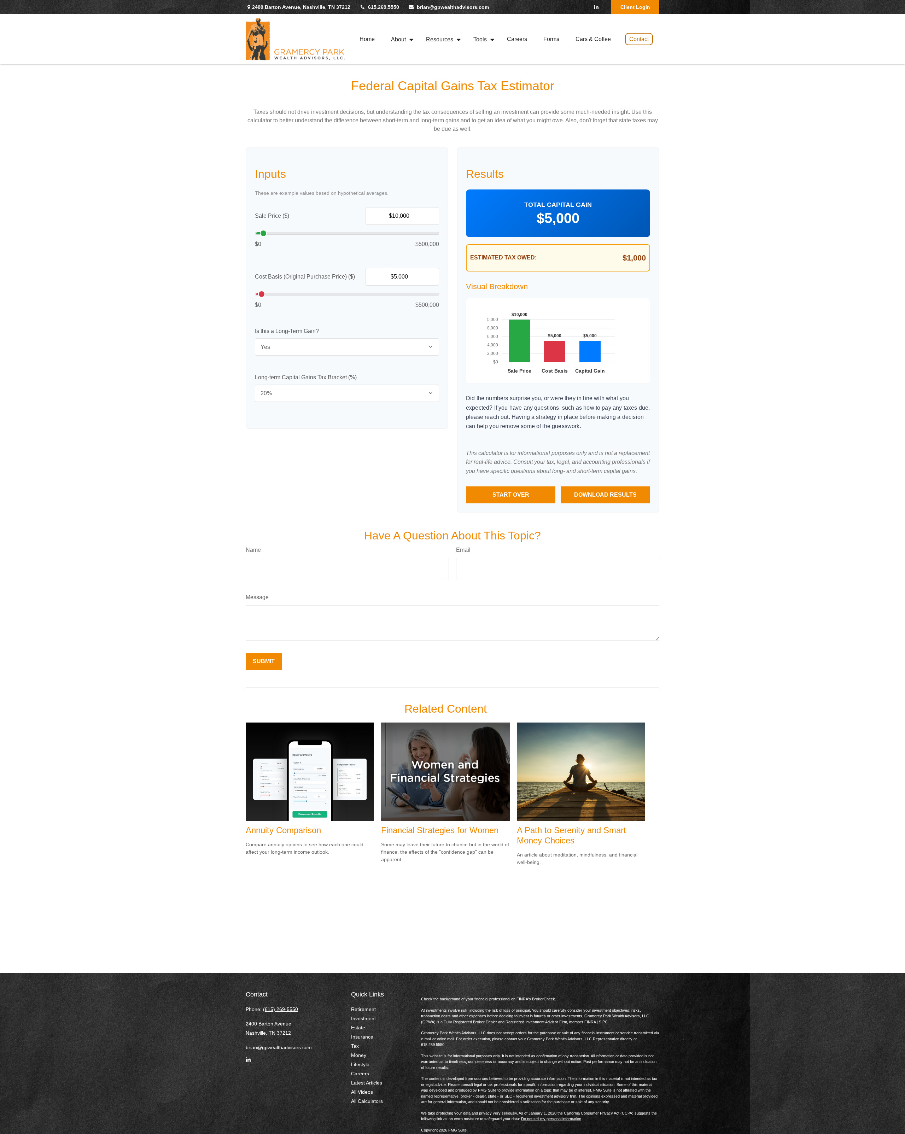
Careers (360, 1073)
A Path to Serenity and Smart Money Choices (571, 835)
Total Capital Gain (558, 204)
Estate (358, 1027)
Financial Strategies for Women (439, 830)
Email (463, 550)
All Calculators (367, 1101)
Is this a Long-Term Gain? (287, 331)
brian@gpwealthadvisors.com (453, 7)
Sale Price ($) (272, 216)
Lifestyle (360, 1064)
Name (253, 550)
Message (257, 597)
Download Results (605, 495)
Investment (363, 1018)
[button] (367, 39)
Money (358, 1055)
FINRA (590, 1022)
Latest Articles (366, 1083)
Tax (355, 1046)
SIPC (603, 1022)
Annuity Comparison (283, 830)
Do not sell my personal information (551, 1119)
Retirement (363, 1009)
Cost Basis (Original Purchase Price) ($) (305, 277)
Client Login (635, 7)
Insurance (362, 1037)
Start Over (510, 495)
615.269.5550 (383, 7)
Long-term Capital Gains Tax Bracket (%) (306, 377)
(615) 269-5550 (280, 1009)
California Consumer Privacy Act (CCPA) (599, 1113)
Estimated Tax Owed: (503, 258)
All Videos (362, 1092)
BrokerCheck (543, 999)
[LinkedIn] (596, 7)
